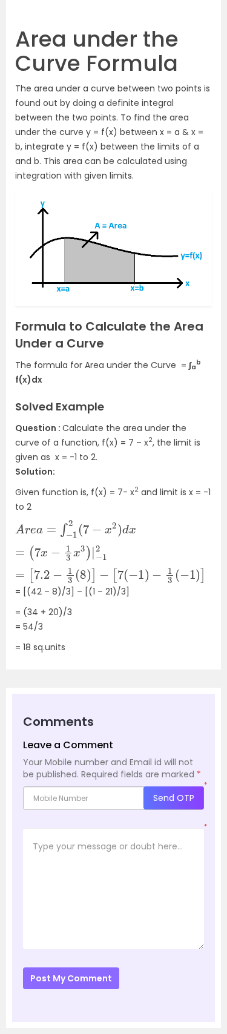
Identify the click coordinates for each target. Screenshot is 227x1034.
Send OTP (173, 798)
